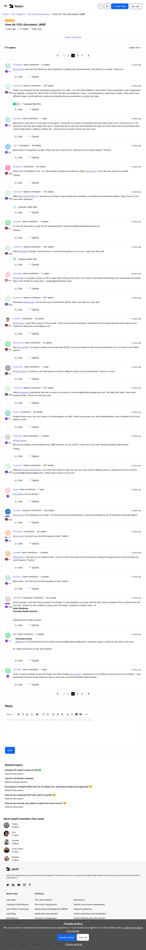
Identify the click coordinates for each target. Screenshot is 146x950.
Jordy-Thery (17, 849)
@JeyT (34, 196)
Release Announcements (16, 782)
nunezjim (17, 221)
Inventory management (45, 918)
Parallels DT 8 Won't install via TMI (21, 770)
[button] (5, 6)
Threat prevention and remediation (90, 913)
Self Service (79, 900)
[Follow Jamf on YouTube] (18, 885)
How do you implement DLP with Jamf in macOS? (28, 795)
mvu (14, 832)
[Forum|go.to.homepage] (16, 6)
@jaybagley (28, 302)
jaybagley (17, 273)
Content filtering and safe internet (89, 918)
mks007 (17, 318)
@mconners (18, 69)
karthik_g (17, 576)
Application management (46, 913)
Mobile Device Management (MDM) (51, 909)
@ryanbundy (24, 392)
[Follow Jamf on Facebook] (30, 884)
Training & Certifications (17, 904)
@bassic (37, 470)
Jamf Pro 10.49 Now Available (19, 778)
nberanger (18, 531)
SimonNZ (17, 669)
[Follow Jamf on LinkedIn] (13, 884)
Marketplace (12, 918)
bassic (16, 412)
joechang (17, 118)
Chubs (15, 824)
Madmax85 (18, 342)
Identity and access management (89, 904)
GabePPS (17, 597)
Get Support (18, 14)
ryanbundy (18, 367)
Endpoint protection (83, 909)
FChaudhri (18, 64)
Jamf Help (11, 900)
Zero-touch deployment (46, 904)
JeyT (15, 145)
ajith (15, 634)
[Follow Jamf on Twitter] (7, 885)
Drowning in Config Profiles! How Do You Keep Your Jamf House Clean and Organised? (47, 786)
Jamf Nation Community (17, 909)
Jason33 (17, 510)
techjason (17, 166)
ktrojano (15, 857)
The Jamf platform (43, 900)
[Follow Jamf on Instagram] (24, 884)
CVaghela (17, 436)
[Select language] (107, 6)
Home (5, 14)
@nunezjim (23, 251)
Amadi (16, 489)
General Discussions (39, 14)
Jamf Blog (11, 913)
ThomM (15, 840)
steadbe (17, 552)
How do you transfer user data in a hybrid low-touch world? (34, 803)
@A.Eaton (20, 641)
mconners (17, 85)
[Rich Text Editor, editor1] (73, 731)
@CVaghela (23, 470)
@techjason (23, 196)
